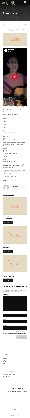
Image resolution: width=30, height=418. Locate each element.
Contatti (4, 365)
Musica (4, 360)
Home (4, 357)
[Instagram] (18, 415)
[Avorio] (9, 2)
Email (4, 319)
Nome (4, 313)
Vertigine (6, 247)
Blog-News (5, 362)
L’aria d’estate (8, 276)
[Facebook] (11, 415)
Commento (6, 294)
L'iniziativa (5, 358)
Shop (4, 363)
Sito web (5, 325)
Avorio (12, 29)
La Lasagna (7, 218)
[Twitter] (14, 415)
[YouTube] (16, 415)
